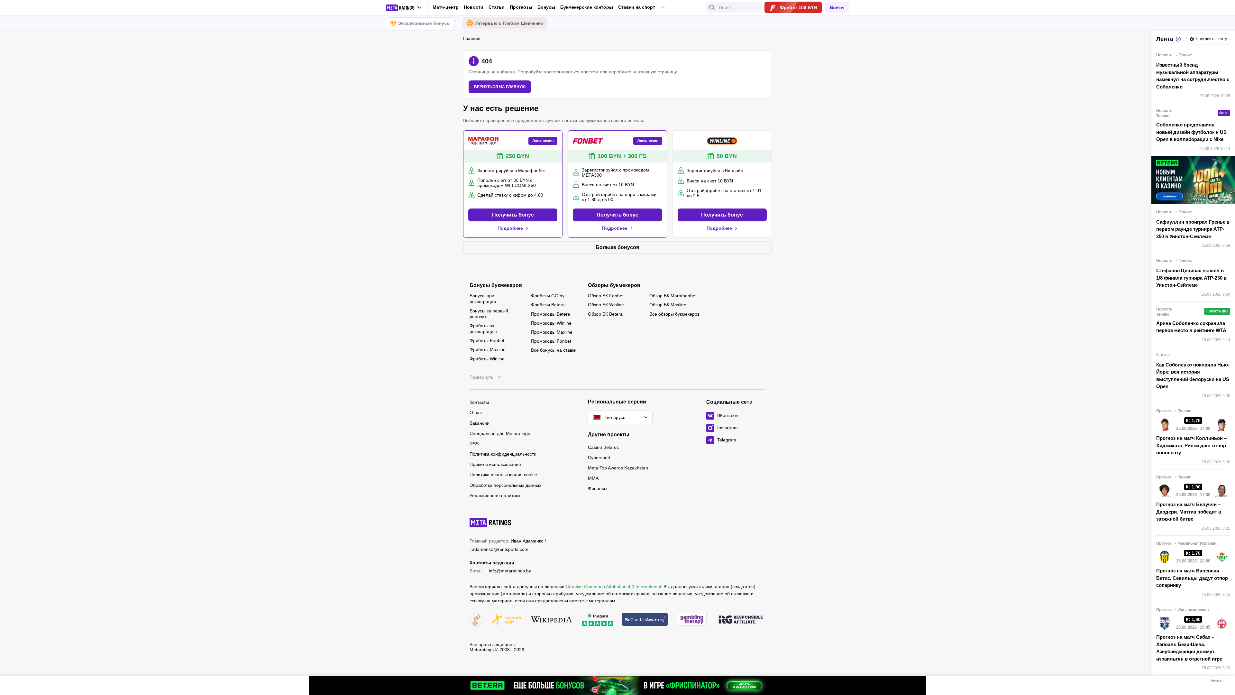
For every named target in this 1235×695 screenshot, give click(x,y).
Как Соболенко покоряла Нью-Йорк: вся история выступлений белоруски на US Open (1193, 375)
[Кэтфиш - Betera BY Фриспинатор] (617, 685)
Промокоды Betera (550, 314)
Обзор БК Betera (605, 314)
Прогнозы (521, 7)
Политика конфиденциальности (503, 454)
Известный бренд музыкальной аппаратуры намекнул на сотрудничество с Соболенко (1192, 75)
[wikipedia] (551, 620)
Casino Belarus (603, 447)
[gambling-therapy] (692, 620)
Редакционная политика (495, 495)
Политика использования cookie (503, 474)
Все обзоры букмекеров (674, 314)
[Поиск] (712, 7)
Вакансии (479, 423)
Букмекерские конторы (586, 7)
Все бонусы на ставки (554, 350)
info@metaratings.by (510, 570)
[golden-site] (506, 620)
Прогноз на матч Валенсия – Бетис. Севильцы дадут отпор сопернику (1192, 578)
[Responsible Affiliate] (740, 620)
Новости (473, 7)
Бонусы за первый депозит (489, 313)
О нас (476, 412)
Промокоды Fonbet (551, 341)
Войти (837, 7)
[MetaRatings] (490, 522)
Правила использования (495, 464)
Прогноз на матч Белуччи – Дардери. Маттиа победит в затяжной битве (1188, 512)
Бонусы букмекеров (496, 285)
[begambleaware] (645, 620)
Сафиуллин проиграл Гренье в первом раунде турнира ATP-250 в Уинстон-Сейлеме (1193, 229)
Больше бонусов (617, 247)
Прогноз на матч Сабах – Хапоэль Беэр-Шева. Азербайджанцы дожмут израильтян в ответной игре (1189, 648)
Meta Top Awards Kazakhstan (618, 467)
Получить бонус (513, 215)
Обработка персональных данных (505, 485)
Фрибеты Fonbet (487, 340)
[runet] (476, 620)
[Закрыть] (1225, 682)
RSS (474, 443)
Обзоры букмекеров (614, 285)
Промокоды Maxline (551, 332)
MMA (593, 478)
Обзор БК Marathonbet (673, 295)
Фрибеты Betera (548, 304)
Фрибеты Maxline (488, 349)
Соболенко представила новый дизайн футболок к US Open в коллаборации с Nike (1191, 132)
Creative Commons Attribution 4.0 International (613, 586)
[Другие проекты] (404, 8)
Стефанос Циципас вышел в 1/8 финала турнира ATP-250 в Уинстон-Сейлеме (1191, 278)
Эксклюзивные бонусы (424, 23)
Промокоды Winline (551, 323)
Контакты (479, 402)
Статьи (497, 7)
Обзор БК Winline (606, 304)
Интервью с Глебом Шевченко (508, 23)
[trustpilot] (597, 620)
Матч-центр (446, 7)
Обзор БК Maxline (667, 304)
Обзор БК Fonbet (606, 295)
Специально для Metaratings (500, 433)
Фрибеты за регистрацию (483, 328)
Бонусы (546, 7)
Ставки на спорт (636, 7)
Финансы (597, 488)
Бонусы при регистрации (483, 298)
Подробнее (510, 228)
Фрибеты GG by (547, 295)
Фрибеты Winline (487, 358)
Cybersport (599, 457)
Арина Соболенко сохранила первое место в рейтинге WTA (1191, 326)
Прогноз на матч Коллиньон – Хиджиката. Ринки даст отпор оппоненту (1191, 445)
